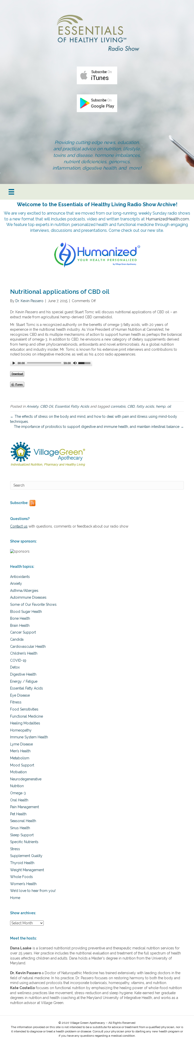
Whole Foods (21, 877)
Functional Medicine (26, 716)
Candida (16, 639)
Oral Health (19, 800)
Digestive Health (23, 674)
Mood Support (22, 765)
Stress (15, 849)
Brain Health (20, 625)
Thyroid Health (22, 863)
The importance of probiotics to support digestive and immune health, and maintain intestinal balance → (99, 427)
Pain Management (24, 807)
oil (169, 406)
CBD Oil (46, 406)
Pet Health (18, 814)
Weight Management (27, 870)
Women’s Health (23, 884)
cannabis (118, 406)
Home (15, 898)
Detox (15, 667)
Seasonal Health (23, 821)
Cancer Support (23, 632)
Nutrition (17, 786)
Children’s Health (23, 653)
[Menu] (11, 191)
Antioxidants (20, 577)
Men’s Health (20, 751)
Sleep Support (22, 835)
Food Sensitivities (24, 709)
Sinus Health (20, 828)
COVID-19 (18, 660)
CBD (131, 406)
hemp (160, 406)
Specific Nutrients (24, 842)
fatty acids (145, 406)
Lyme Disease (21, 744)
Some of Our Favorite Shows (33, 604)
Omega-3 (18, 793)
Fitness (15, 702)
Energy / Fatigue (23, 681)
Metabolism (19, 758)
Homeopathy (21, 730)
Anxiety (32, 406)
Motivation (18, 772)
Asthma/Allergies (24, 591)
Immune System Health (29, 737)
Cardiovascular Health (28, 646)
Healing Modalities (25, 723)
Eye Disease (20, 695)
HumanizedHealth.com (167, 219)
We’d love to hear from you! (33, 891)
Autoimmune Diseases (28, 597)
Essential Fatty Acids (72, 406)
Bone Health (20, 618)
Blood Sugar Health (26, 612)
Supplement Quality (26, 856)
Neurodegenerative (25, 779)
